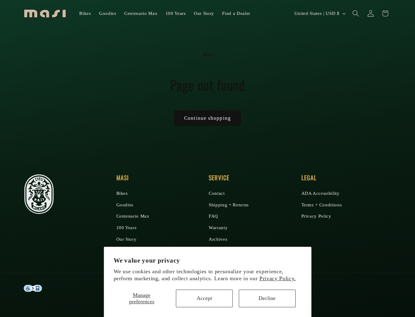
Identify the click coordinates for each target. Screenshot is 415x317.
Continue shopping (207, 118)
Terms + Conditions (321, 204)
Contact (217, 192)
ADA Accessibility (320, 192)
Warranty (218, 227)
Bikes (122, 192)
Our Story (126, 238)
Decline (267, 298)
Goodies (125, 204)
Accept (204, 298)
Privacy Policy (316, 216)
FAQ (213, 216)
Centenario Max (132, 216)
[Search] (355, 13)
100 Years (126, 227)
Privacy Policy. (277, 278)
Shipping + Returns (229, 204)
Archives (218, 238)
